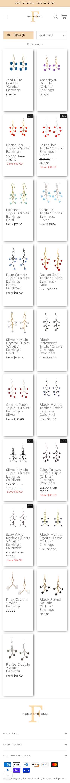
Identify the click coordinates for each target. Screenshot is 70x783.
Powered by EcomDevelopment (47, 778)
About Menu (13, 744)
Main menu (11, 733)
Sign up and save (17, 755)
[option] (35, 3)
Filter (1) (19, 35)
